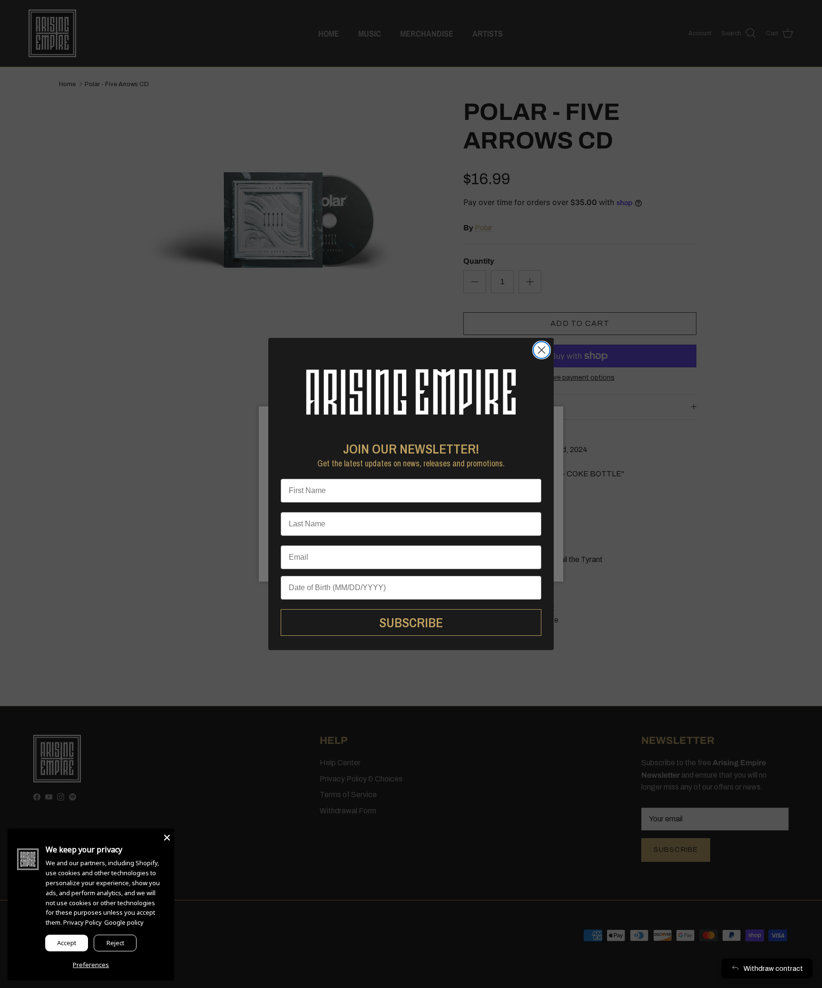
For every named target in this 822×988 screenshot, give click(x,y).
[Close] (167, 835)
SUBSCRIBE (411, 622)
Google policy (124, 922)
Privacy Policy (82, 922)
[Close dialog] (541, 350)
